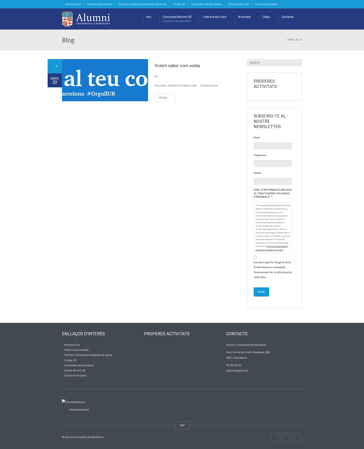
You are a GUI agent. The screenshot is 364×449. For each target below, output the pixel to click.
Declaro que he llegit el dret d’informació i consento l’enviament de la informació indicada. (273, 270)
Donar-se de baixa (266, 4)
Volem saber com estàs (177, 65)
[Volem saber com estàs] (105, 80)
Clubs (266, 17)
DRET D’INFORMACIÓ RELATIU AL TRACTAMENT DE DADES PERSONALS (273, 193)
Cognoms (260, 155)
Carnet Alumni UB (238, 4)
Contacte (287, 17)
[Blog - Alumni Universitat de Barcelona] (86, 18)
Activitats (244, 17)
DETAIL (163, 97)
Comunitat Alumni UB (177, 19)
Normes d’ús (73, 4)
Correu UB (179, 4)
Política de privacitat (99, 4)
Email (257, 172)
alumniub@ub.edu (237, 370)
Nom (257, 137)
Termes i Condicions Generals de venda (142, 4)
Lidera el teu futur (215, 17)
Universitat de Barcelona (206, 4)
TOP (182, 425)
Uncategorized (209, 86)
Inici (148, 17)
